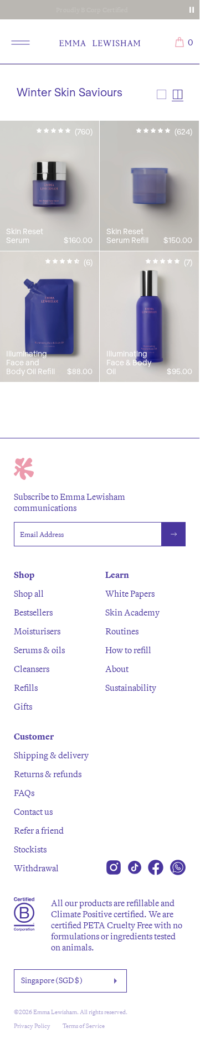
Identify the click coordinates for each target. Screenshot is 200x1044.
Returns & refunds (47, 773)
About (117, 668)
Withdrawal (36, 868)
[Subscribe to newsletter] (174, 534)
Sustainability (130, 687)
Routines (122, 631)
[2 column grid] (177, 94)
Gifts (23, 706)
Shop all (29, 593)
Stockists (30, 849)
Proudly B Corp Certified (92, 10)
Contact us (33, 811)
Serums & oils (39, 649)
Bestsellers (33, 612)
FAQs (24, 792)
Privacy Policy (32, 1026)
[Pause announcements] (191, 10)
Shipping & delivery (51, 755)
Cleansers (31, 668)
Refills (26, 687)
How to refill (128, 649)
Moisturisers (37, 631)
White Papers (130, 593)
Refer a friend (39, 830)
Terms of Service (84, 1026)
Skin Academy (132, 612)
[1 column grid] (161, 94)
